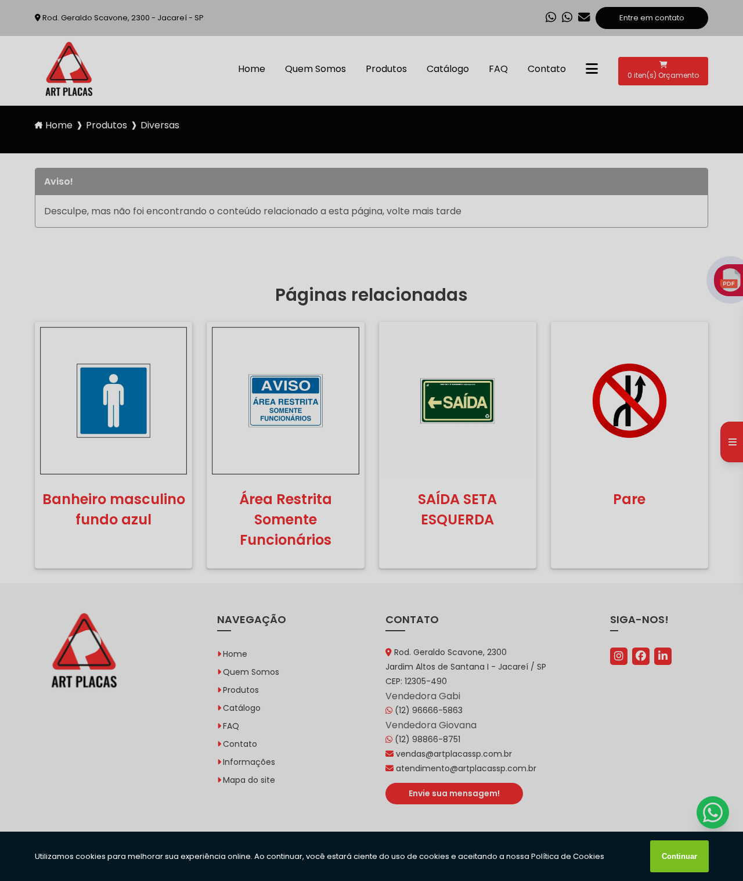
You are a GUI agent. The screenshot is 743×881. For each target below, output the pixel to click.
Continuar (679, 856)
